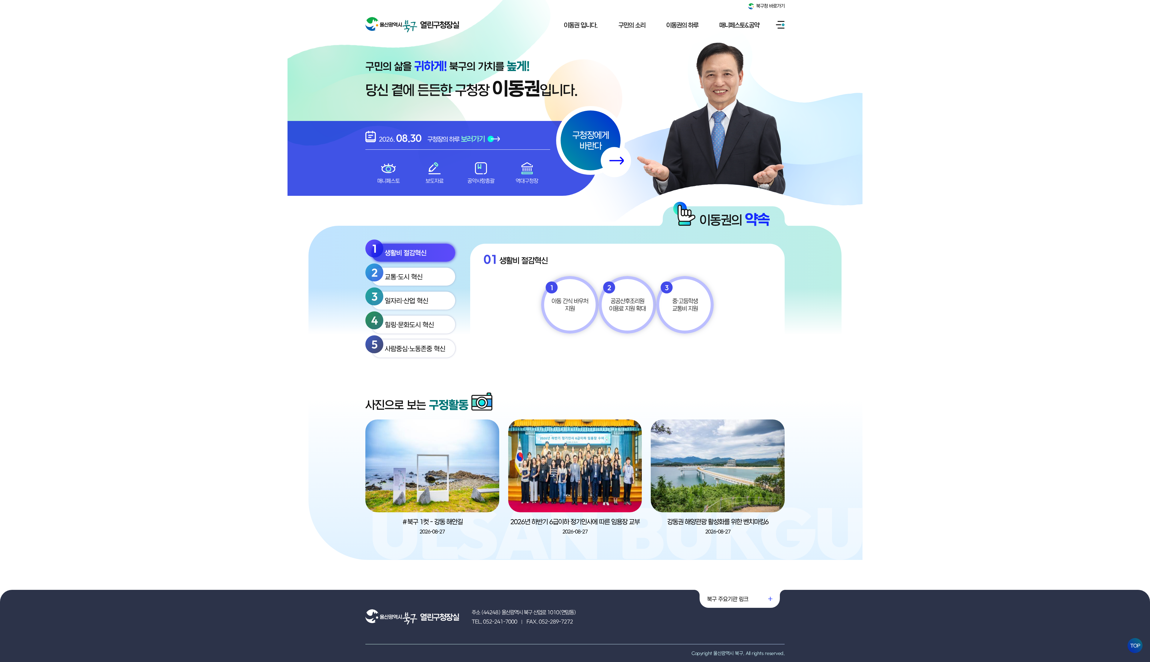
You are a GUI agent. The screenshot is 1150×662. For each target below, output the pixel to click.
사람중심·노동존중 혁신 (408, 346)
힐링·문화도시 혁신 (402, 322)
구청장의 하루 (456, 139)
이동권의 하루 (682, 24)
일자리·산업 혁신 (399, 298)
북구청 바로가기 (770, 5)
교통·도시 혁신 (397, 274)
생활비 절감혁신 (398, 250)
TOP (1135, 646)
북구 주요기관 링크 (727, 599)
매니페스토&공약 (739, 24)
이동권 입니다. (580, 24)
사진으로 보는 (416, 404)
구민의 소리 (631, 24)
